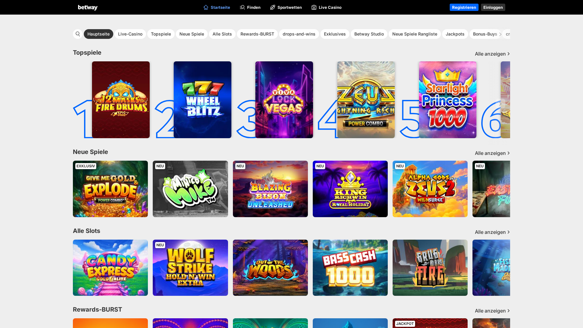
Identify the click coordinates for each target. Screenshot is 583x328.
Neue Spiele (191, 33)
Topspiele (161, 33)
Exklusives (335, 33)
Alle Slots (222, 33)
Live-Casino (130, 33)
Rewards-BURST (257, 33)
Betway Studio (369, 33)
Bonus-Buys (485, 33)
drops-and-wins (299, 33)
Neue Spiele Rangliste (414, 33)
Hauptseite (98, 33)
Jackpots (455, 33)
